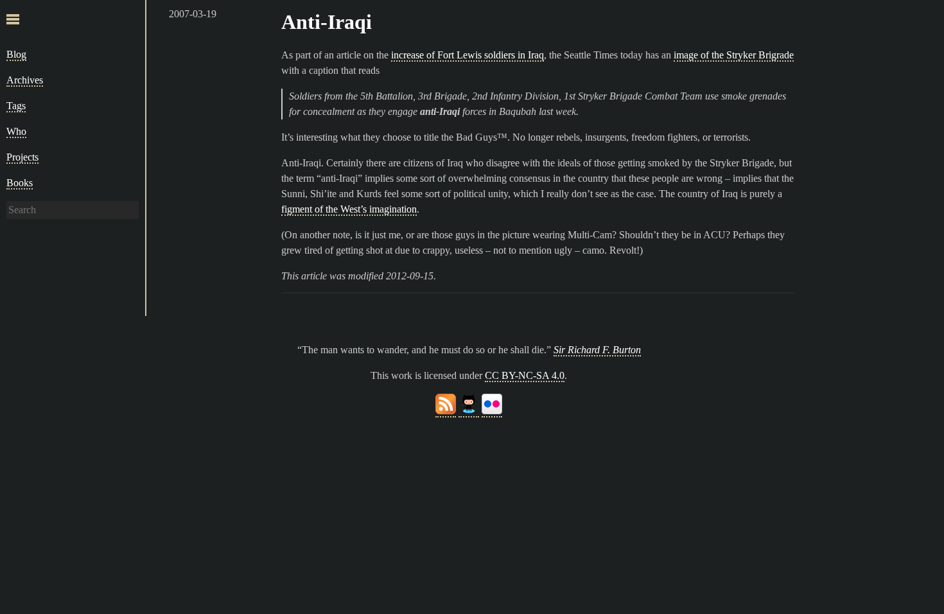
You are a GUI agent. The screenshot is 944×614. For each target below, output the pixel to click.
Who (16, 131)
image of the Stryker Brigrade (734, 54)
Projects (22, 157)
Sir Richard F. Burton (597, 349)
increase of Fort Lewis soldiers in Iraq (467, 54)
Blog (16, 54)
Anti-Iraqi (326, 21)
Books (19, 182)
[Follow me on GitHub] (469, 411)
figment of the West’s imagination (349, 209)
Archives (24, 80)
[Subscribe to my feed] (445, 411)
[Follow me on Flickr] (492, 411)
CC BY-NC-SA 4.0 (524, 375)
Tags (16, 105)
